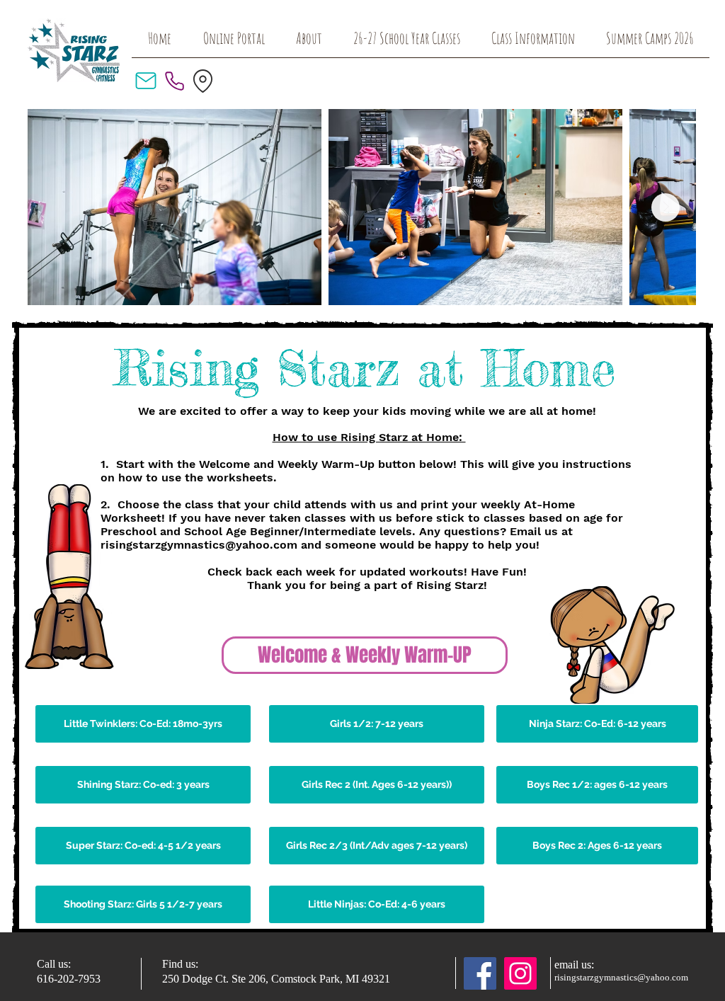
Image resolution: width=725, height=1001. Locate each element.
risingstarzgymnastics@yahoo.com (199, 544)
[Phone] (174, 81)
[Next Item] (665, 207)
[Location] (202, 81)
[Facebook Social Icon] (480, 973)
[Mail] (146, 81)
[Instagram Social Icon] (520, 973)
